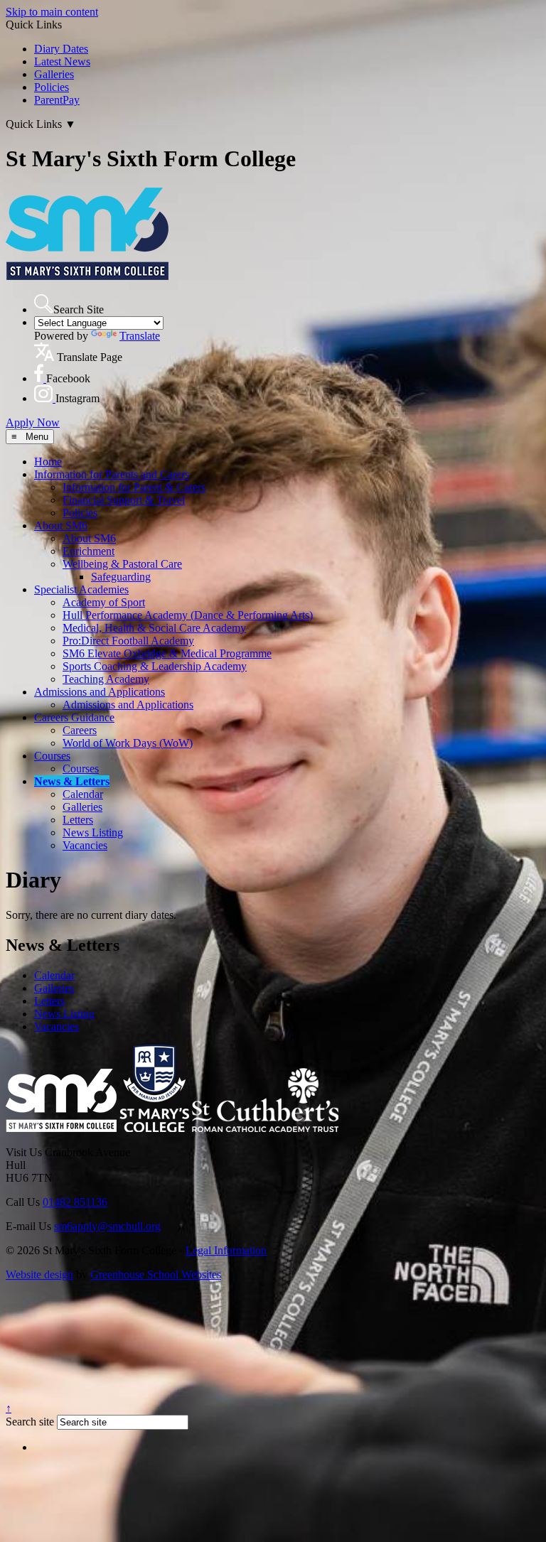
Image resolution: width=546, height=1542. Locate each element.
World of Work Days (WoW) (128, 743)
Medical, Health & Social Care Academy (154, 628)
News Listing (93, 832)
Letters (78, 820)
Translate (139, 336)
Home (48, 461)
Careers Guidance (74, 717)
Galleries (54, 74)
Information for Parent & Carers (134, 487)
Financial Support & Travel (124, 500)
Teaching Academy (106, 679)
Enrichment (88, 551)
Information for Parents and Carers (111, 474)
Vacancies (85, 845)
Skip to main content (52, 12)
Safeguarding (121, 577)
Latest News (62, 61)
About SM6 (60, 525)
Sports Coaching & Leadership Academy (155, 666)
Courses (52, 756)
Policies (51, 87)
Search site (30, 1422)
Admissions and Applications (99, 692)
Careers (80, 730)
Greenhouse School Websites (155, 1274)
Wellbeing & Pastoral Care (122, 564)
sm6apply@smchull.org (107, 1226)
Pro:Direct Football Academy (128, 641)
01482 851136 (75, 1202)
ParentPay (57, 100)
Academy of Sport (104, 602)
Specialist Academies (81, 589)
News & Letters (71, 781)
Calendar (83, 794)
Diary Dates (61, 49)
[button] (43, 303)
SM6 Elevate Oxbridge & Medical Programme (167, 653)
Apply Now (33, 422)
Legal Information (226, 1250)
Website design (39, 1274)
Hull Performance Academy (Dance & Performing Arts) (188, 615)
